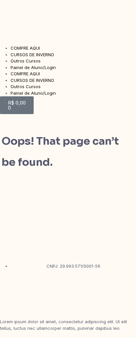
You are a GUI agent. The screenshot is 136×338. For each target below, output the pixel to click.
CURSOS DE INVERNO (32, 54)
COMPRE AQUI (25, 48)
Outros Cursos (26, 60)
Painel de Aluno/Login (33, 67)
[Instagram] (8, 284)
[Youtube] (8, 302)
